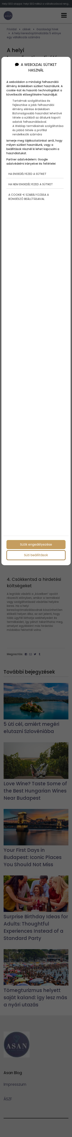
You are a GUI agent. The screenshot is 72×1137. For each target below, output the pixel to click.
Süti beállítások (36, 555)
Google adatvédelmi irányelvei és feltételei (31, 161)
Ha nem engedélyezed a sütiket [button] (30, 184)
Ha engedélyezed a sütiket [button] (27, 174)
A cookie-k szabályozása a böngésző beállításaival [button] (28, 197)
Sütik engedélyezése (36, 544)
